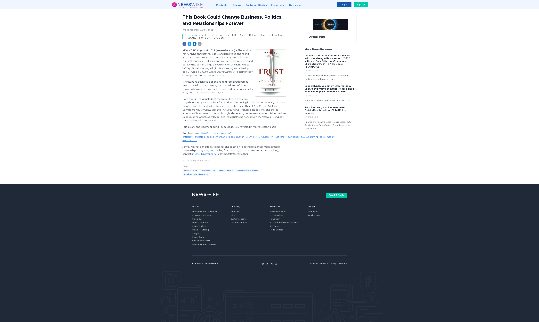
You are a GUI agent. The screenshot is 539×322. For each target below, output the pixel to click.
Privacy (332, 263)
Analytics (196, 233)
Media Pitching (199, 226)
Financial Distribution (202, 215)
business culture (190, 170)
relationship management (247, 170)
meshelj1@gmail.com (204, 154)
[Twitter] (267, 264)
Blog (233, 215)
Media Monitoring (200, 230)
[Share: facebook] (184, 44)
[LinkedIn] (271, 264)
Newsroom (275, 219)
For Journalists (276, 215)
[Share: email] (199, 44)
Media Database (200, 222)
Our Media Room (239, 222)
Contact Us (313, 211)
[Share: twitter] (189, 44)
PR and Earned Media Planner (284, 222)
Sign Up (361, 4)
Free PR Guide (336, 195)
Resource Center (278, 211)
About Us (235, 211)
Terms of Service (317, 263)
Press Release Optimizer (204, 244)
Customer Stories (239, 219)
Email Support (314, 215)
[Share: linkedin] (194, 44)
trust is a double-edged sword (196, 174)
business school (208, 170)
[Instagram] (276, 264)
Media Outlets (276, 230)
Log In (344, 4)
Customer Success (201, 241)
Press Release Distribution (204, 211)
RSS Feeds (275, 226)
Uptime (343, 263)
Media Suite (198, 219)
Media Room (198, 237)
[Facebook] (263, 264)
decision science (226, 170)
